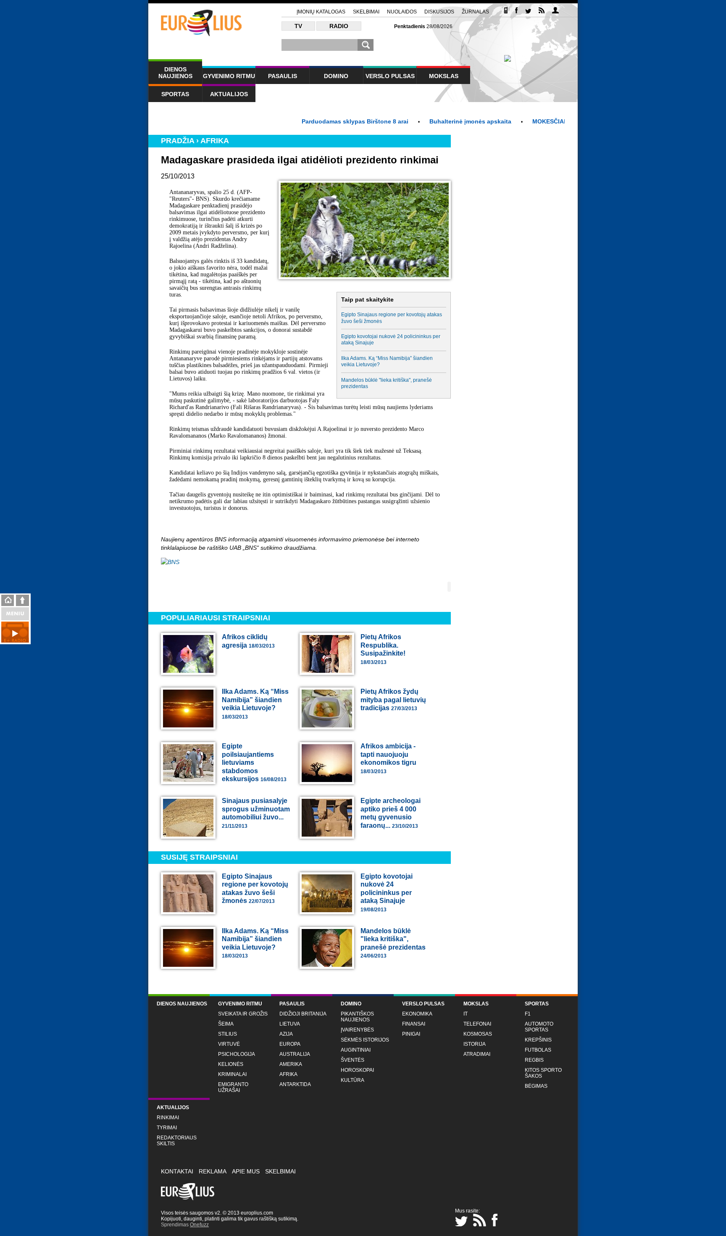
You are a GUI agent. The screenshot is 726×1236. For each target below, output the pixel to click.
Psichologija (236, 1054)
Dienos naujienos (175, 72)
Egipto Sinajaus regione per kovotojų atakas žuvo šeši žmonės (391, 318)
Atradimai (476, 1054)
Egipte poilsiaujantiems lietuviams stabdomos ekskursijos (254, 762)
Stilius (227, 1034)
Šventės (352, 1060)
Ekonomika (417, 1014)
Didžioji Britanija (302, 1014)
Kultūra (352, 1080)
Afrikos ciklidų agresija (248, 641)
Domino (336, 76)
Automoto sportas (539, 1027)
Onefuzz (199, 1225)
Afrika (214, 140)
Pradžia (177, 140)
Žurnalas (475, 12)
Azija (286, 1034)
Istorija (474, 1044)
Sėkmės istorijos (365, 1040)
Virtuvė (229, 1044)
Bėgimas (536, 1086)
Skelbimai (366, 12)
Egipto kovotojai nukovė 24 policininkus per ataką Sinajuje (390, 339)
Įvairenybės (357, 1030)
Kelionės (230, 1064)
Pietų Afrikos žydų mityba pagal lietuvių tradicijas (393, 699)
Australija (294, 1054)
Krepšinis (538, 1040)
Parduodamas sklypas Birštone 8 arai (325, 121)
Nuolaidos (402, 12)
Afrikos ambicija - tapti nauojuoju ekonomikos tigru (388, 758)
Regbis (534, 1060)
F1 (528, 1014)
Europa (289, 1044)
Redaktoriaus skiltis (177, 1141)
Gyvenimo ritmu (229, 76)
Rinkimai (168, 1118)
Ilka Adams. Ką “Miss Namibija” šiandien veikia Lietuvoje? (387, 361)
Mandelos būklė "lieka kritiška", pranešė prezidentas (386, 383)
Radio (338, 26)
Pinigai (411, 1034)
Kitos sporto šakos (543, 1073)
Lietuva (289, 1024)
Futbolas (538, 1050)
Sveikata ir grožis (243, 1014)
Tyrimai (167, 1128)
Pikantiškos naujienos (357, 1017)
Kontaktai (177, 1171)
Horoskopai (357, 1070)
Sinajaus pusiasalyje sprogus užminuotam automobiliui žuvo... (256, 813)
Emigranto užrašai (233, 1087)
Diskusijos (439, 12)
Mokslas (443, 76)
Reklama (212, 1171)
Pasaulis (282, 76)
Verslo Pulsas (390, 76)
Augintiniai (356, 1050)
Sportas (175, 94)
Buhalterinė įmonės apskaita (441, 121)
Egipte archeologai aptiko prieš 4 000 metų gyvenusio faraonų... (390, 813)
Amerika (290, 1064)
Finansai (413, 1024)
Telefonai (477, 1024)
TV (298, 26)
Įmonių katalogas (321, 12)
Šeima (226, 1024)
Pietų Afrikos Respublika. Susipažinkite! (382, 649)
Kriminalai (232, 1074)
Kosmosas (477, 1034)
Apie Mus (246, 1171)
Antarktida (295, 1084)
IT (465, 1014)
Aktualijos (229, 94)
